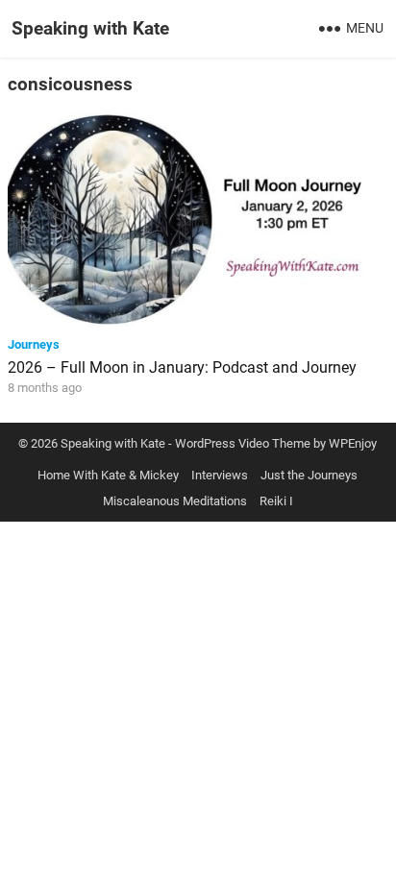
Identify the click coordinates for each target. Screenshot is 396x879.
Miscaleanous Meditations (175, 501)
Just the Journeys (309, 475)
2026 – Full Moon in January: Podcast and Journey (182, 367)
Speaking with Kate (90, 28)
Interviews (219, 475)
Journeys (34, 344)
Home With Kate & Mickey (108, 475)
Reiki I (276, 501)
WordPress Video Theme (242, 443)
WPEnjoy (353, 443)
